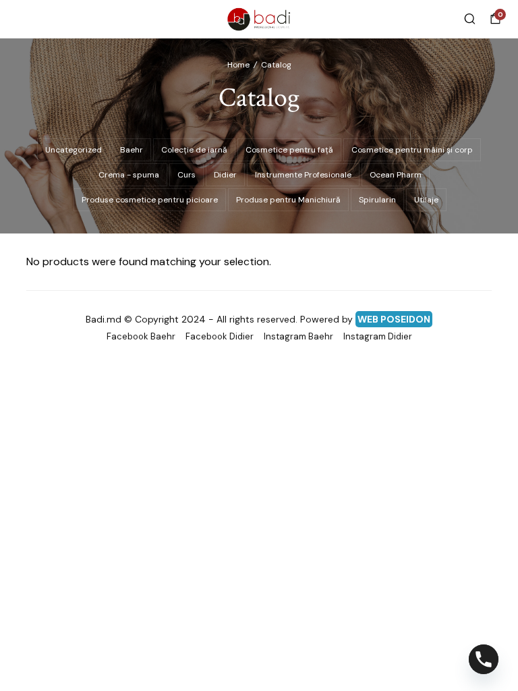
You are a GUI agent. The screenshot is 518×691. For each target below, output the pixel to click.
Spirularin (377, 199)
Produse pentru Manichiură (288, 199)
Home (238, 64)
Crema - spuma (128, 174)
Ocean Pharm (396, 174)
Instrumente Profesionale (303, 174)
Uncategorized (73, 149)
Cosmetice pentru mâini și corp (412, 149)
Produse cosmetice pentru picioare (150, 199)
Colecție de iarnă (194, 149)
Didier (225, 174)
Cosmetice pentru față (289, 149)
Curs (186, 174)
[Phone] (483, 659)
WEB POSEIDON (393, 319)
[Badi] (259, 19)
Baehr (131, 149)
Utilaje (426, 199)
